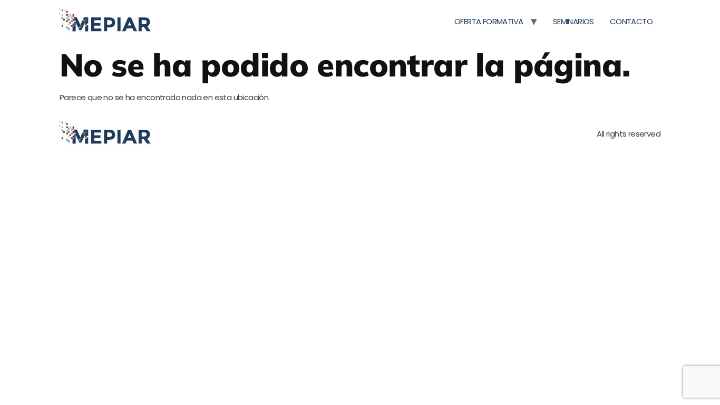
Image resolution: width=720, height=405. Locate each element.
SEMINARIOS (573, 21)
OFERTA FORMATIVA (488, 21)
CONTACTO (631, 21)
